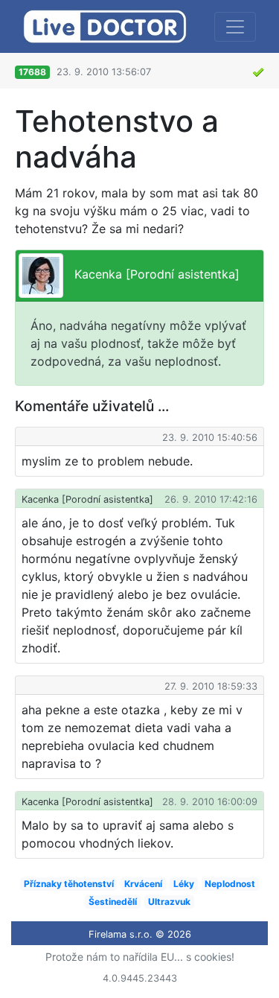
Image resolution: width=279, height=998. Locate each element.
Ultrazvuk (169, 901)
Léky (183, 883)
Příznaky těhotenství (69, 883)
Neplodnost (230, 883)
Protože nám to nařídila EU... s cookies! (139, 956)
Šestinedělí (113, 901)
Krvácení (143, 883)
